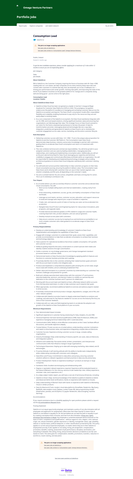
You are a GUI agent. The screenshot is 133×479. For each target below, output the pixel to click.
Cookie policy (70, 475)
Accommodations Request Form (49, 402)
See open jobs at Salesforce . (46, 48)
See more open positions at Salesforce (66, 458)
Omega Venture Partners (37, 7)
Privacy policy (62, 475)
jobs (23, 26)
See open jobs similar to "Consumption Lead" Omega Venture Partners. (59, 50)
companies (36, 26)
